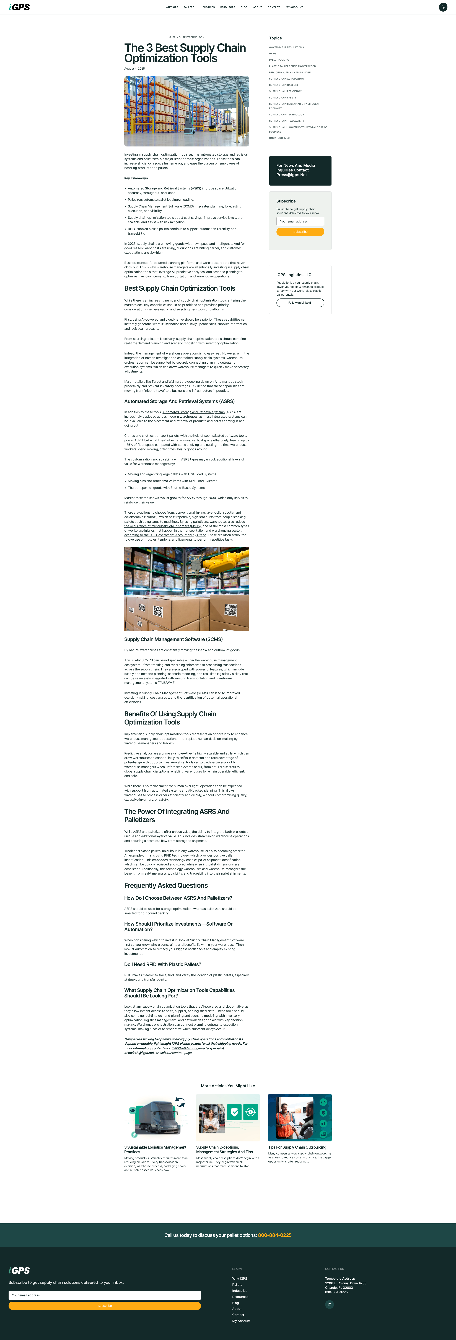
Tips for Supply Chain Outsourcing (297, 1147)
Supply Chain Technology (186, 37)
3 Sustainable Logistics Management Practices (155, 1149)
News (272, 53)
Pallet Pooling (279, 60)
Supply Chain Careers (283, 85)
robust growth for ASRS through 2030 (188, 498)
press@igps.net (291, 174)
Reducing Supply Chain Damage (290, 72)
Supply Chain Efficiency (285, 91)
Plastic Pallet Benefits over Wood (292, 66)
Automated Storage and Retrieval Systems (193, 412)
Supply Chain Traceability (286, 121)
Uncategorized (279, 138)
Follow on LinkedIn (300, 302)
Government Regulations (286, 47)
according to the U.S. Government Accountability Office (165, 535)
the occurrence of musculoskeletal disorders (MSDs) (162, 526)
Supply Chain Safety (282, 97)
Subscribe (300, 232)
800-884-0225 (275, 1235)
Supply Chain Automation (286, 78)
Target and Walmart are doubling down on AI (184, 381)
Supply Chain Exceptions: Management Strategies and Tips (224, 1149)
